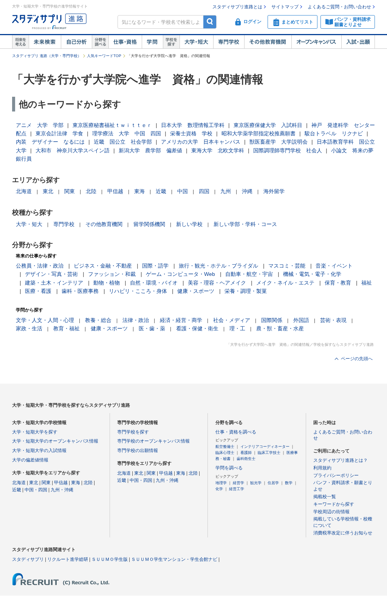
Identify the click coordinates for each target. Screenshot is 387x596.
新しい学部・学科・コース (245, 224)
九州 (225, 191)
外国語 (301, 320)
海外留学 (274, 191)
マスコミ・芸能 (286, 266)
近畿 (161, 191)
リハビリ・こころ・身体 (138, 291)
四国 (204, 191)
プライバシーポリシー (336, 475)
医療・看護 (38, 291)
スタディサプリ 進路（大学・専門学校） (46, 56)
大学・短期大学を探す (34, 432)
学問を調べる (229, 468)
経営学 (238, 483)
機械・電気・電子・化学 (312, 274)
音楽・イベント (334, 266)
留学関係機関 (149, 224)
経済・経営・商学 (181, 320)
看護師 (246, 452)
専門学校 (228, 42)
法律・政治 (135, 320)
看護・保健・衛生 (197, 328)
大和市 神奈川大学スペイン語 (73, 150)
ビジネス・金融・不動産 (103, 266)
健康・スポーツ (195, 291)
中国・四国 (36, 489)
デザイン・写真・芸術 (51, 274)
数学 (289, 483)
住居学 (273, 483)
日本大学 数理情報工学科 (192, 125)
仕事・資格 (125, 42)
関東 (69, 191)
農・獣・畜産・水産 (280, 328)
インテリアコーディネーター (264, 446)
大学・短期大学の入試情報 (39, 450)
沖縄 (247, 191)
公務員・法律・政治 (39, 266)
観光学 (256, 483)
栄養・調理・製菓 (245, 291)
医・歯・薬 (152, 328)
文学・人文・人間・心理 (45, 320)
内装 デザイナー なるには (50, 142)
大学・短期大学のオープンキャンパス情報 (55, 441)
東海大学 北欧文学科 (217, 150)
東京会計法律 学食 (59, 133)
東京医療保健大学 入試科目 (268, 125)
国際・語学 (155, 266)
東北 (48, 191)
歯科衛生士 (246, 459)
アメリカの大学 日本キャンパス (200, 142)
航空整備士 (224, 446)
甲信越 (115, 191)
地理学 (221, 483)
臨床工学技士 (269, 452)
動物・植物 (106, 283)
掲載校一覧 (324, 496)
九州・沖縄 (62, 489)
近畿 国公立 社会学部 (123, 142)
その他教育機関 (267, 42)
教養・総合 (98, 320)
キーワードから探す (333, 504)
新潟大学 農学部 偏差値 (150, 150)
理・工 (237, 328)
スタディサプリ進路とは (237, 6)
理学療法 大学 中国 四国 (126, 133)
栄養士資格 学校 (191, 133)
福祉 (366, 283)
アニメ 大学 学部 (39, 125)
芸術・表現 (333, 320)
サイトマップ (285, 6)
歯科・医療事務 (80, 291)
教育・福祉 (66, 328)
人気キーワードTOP (104, 56)
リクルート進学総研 (67, 559)
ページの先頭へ (357, 358)
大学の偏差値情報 (30, 460)
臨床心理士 (224, 452)
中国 (182, 191)
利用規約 (322, 468)
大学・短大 (196, 42)
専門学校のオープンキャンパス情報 (153, 441)
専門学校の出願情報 (137, 450)
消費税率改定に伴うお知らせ (342, 533)
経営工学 (236, 489)
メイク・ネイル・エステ (285, 283)
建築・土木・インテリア (54, 283)
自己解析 (76, 42)
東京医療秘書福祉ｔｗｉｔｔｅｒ (112, 125)
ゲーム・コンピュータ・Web (180, 274)
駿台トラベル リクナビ (334, 133)
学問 (152, 42)
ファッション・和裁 (112, 274)
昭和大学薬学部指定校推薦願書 (258, 133)
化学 (219, 489)
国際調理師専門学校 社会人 (287, 150)
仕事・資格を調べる (235, 432)
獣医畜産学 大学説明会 (278, 142)
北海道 (24, 191)
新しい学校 (189, 224)
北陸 (91, 191)
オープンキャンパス (316, 42)
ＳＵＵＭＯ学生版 (109, 559)
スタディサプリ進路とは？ (340, 460)
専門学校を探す (133, 432)
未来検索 (45, 42)
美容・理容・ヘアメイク (217, 283)
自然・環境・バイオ (154, 283)
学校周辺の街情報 (331, 511)
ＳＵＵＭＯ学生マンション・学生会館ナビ (174, 559)
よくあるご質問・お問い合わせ (339, 6)
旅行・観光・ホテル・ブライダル (218, 266)
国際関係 (271, 320)
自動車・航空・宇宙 (249, 274)
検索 (210, 21)
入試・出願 (358, 42)
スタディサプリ (28, 559)
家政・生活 (29, 328)
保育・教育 (338, 283)
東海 (139, 191)
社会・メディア (231, 320)
